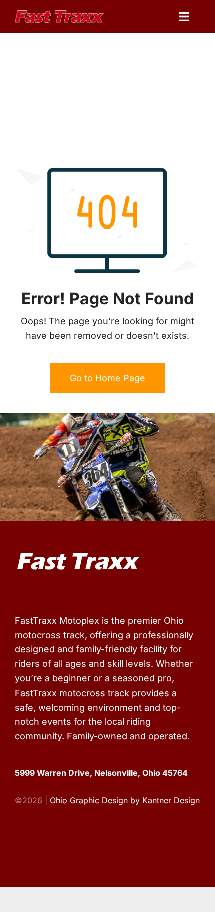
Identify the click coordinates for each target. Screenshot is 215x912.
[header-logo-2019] (59, 14)
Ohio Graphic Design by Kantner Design (125, 800)
